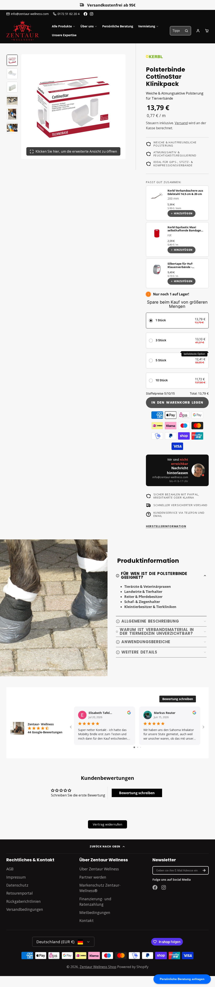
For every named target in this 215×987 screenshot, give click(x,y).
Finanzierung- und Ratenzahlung (95, 901)
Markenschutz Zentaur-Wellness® (100, 888)
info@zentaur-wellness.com (30, 14)
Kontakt (86, 920)
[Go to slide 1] (134, 747)
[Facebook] (85, 14)
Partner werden (92, 877)
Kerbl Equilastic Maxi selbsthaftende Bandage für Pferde (184, 230)
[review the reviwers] (129, 713)
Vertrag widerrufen (107, 824)
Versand (181, 123)
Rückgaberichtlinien (23, 901)
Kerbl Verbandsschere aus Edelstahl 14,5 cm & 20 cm (185, 192)
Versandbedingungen (24, 909)
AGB (9, 868)
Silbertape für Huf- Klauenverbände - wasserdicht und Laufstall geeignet (185, 268)
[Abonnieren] (204, 870)
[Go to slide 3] (140, 747)
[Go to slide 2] (137, 747)
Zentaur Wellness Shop (98, 966)
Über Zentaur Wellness (99, 868)
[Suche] (186, 30)
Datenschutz (17, 885)
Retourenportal (19, 893)
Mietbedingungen (94, 912)
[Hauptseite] (22, 30)
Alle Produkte (62, 26)
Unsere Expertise (64, 35)
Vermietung (146, 26)
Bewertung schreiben (177, 699)
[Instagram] (92, 14)
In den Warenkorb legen (177, 402)
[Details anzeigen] (156, 196)
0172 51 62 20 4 (68, 14)
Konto (198, 31)
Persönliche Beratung (117, 26)
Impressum (16, 877)
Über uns (87, 26)
